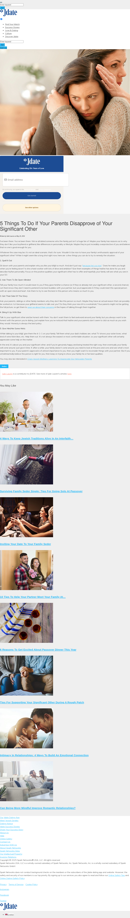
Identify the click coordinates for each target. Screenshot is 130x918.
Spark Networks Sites (10, 851)
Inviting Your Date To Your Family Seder (25, 544)
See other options (31, 207)
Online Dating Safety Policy (12, 878)
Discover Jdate (11, 36)
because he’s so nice (92, 265)
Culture (8, 33)
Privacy (3, 884)
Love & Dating (11, 30)
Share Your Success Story (11, 829)
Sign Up (3, 47)
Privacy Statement (45, 189)
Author (4, 366)
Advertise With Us (8, 845)
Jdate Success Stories (10, 826)
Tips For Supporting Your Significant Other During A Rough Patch (42, 702)
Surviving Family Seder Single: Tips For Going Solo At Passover (41, 491)
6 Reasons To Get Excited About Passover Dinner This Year (38, 649)
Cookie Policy (32, 884)
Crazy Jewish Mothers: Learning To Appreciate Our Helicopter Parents (59, 359)
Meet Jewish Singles (9, 820)
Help (2, 835)
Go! (2, 8)
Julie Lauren (7, 373)
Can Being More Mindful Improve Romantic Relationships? (38, 808)
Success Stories (12, 27)
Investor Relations (8, 857)
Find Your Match (12, 24)
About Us (4, 832)
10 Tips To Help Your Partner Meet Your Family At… (33, 596)
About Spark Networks (10, 848)
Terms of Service (29, 189)
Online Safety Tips (116, 875)
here (69, 373)
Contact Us (5, 842)
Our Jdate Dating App (10, 817)
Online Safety (6, 838)
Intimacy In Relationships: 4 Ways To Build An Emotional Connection (44, 755)
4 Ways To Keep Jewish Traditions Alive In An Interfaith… (36, 438)
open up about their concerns (41, 307)
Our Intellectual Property (11, 854)
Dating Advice (6, 823)
